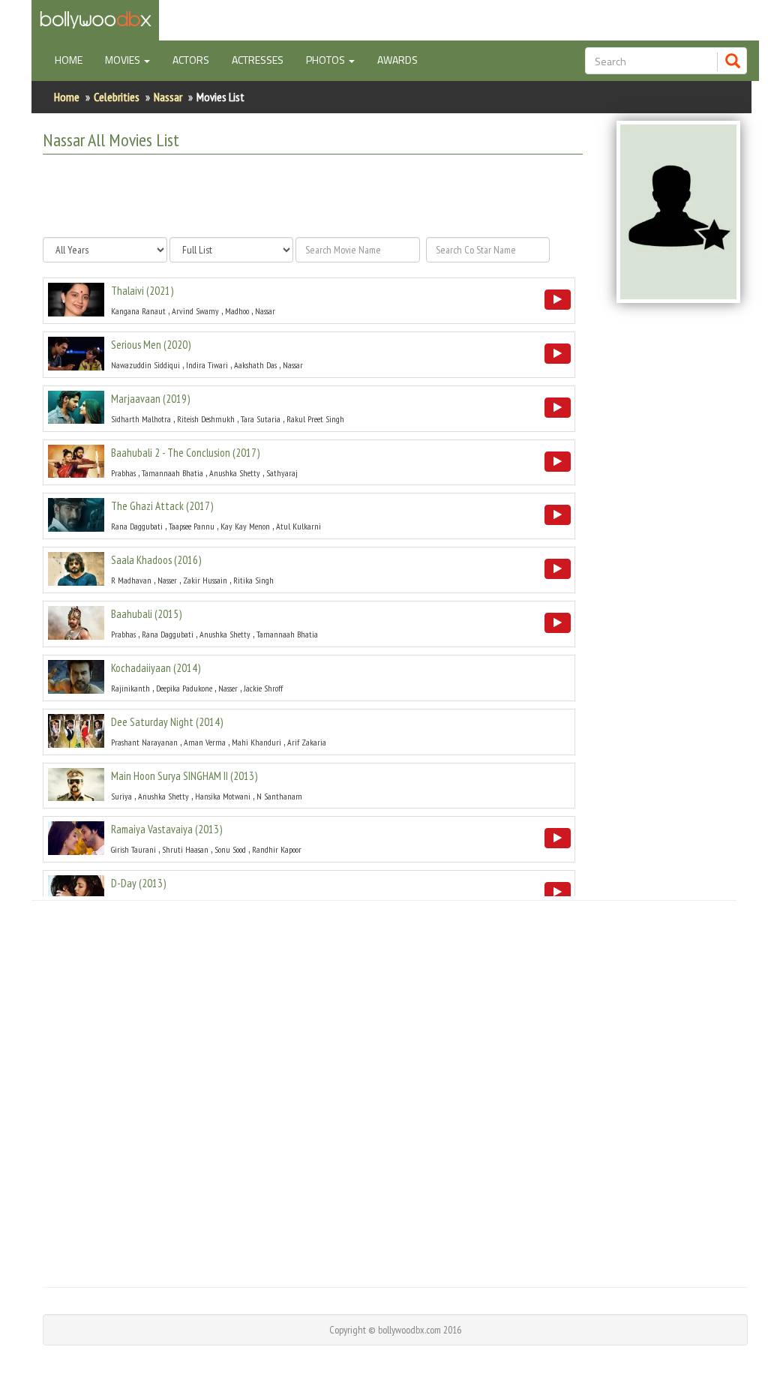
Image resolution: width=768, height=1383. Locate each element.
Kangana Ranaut (138, 310)
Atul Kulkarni (298, 526)
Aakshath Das (255, 364)
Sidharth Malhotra (141, 418)
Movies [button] (123, 60)
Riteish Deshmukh (206, 418)
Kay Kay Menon (245, 526)
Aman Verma (205, 742)
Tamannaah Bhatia (172, 472)
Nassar (168, 96)
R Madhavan (131, 580)
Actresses (258, 60)
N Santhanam (279, 796)
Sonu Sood (230, 849)
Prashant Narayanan (144, 742)
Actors (190, 60)
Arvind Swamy (195, 310)
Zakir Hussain (205, 580)
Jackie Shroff (263, 688)
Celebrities (117, 96)
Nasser (167, 580)
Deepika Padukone (184, 688)
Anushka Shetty (234, 472)
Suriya (121, 796)
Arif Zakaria (306, 742)
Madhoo (237, 310)
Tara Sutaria (260, 418)
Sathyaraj (282, 472)
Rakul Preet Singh (315, 418)
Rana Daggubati (137, 526)
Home (74, 59)
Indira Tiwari (207, 364)
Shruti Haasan (185, 849)
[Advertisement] (310, 196)
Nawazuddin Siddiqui (145, 364)
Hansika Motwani (222, 796)
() (142, 291)
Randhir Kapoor (277, 849)
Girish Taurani (133, 849)
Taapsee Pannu (191, 526)
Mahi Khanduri (256, 742)
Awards (397, 60)
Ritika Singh (253, 580)
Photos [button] (326, 60)
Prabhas (123, 472)
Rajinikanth (130, 688)
